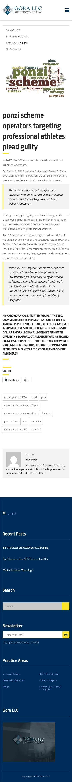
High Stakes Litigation (48, 674)
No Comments (13, 49)
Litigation (46, 413)
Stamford (35, 429)
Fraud (34, 397)
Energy (6, 687)
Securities (36, 421)
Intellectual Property (48, 680)
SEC (25, 421)
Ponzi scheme (11, 421)
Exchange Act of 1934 (15, 397)
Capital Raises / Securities (13, 680)
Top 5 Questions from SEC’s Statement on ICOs (25, 559)
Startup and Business (11, 674)
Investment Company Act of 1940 (21, 413)
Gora (43, 397)
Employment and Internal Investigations (50, 688)
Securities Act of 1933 (15, 429)
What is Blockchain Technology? (18, 570)
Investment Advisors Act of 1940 (21, 405)
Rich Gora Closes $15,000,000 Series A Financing (25, 547)
